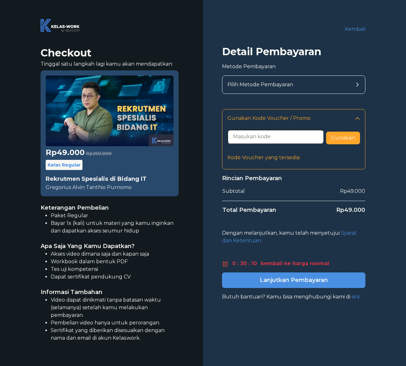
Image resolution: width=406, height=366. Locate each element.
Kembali (355, 29)
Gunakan (343, 138)
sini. (356, 297)
